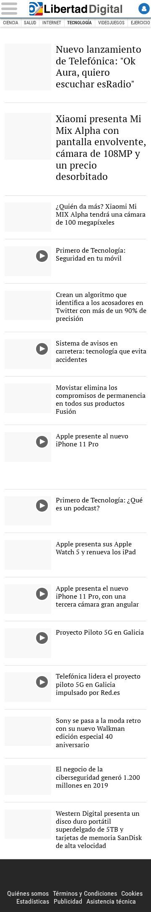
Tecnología (79, 23)
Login (144, 8)
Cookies (132, 893)
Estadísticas (32, 901)
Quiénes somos (28, 893)
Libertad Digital (75, 8)
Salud (30, 23)
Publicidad (68, 901)
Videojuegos (111, 23)
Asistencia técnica (111, 901)
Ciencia (10, 23)
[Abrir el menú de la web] (11, 9)
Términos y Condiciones (85, 893)
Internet (51, 23)
